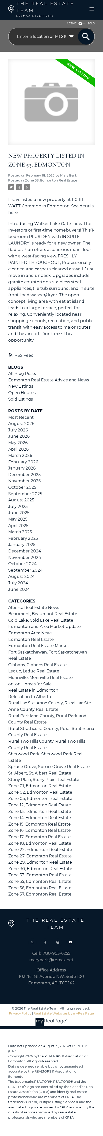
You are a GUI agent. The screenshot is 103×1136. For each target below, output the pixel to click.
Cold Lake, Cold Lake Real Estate (40, 620)
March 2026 (20, 455)
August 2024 (21, 576)
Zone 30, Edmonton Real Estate (40, 868)
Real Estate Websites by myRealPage (64, 1013)
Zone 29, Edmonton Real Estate (40, 862)
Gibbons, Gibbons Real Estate (37, 664)
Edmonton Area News (30, 633)
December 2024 (24, 551)
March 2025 (20, 532)
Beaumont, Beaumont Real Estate (42, 613)
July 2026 (18, 430)
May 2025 (18, 519)
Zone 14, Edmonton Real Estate (39, 817)
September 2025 (25, 493)
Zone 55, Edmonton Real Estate (40, 881)
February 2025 (23, 538)
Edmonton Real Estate (31, 639)
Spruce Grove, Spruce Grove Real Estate (49, 766)
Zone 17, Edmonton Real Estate (39, 837)
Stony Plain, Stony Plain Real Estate (43, 779)
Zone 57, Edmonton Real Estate (40, 894)
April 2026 (18, 449)
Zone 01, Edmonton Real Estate (39, 785)
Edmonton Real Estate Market (38, 645)
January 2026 (22, 468)
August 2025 (21, 500)
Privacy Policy (20, 1013)
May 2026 (18, 442)
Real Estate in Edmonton (33, 690)
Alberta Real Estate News (33, 607)
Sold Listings (20, 399)
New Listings (20, 386)
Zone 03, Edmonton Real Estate (40, 798)
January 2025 (22, 544)
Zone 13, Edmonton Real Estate (39, 811)
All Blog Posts (22, 373)
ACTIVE (71, 23)
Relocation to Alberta (29, 696)
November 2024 (24, 557)
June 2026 (19, 436)
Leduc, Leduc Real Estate (33, 671)
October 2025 (22, 487)
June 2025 (19, 512)
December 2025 (24, 474)
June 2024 (19, 589)
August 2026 (21, 423)
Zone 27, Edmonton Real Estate (40, 856)
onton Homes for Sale (30, 684)
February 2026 (23, 462)
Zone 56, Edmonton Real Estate (40, 888)
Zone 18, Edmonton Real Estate (39, 843)
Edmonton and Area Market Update (44, 626)
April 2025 (18, 525)
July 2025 (18, 506)
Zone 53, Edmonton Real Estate (51, 180)
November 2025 (24, 480)
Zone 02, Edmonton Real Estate (40, 792)
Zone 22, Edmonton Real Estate (40, 849)
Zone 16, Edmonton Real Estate (39, 830)
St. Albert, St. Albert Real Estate (39, 773)
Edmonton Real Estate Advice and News (48, 380)
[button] (32, 942)
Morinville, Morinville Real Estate (40, 677)
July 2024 (18, 583)
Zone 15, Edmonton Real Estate (39, 824)
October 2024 (22, 563)
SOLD (91, 23)
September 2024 (25, 570)
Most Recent (21, 417)
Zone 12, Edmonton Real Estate (39, 805)
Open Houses (22, 392)
